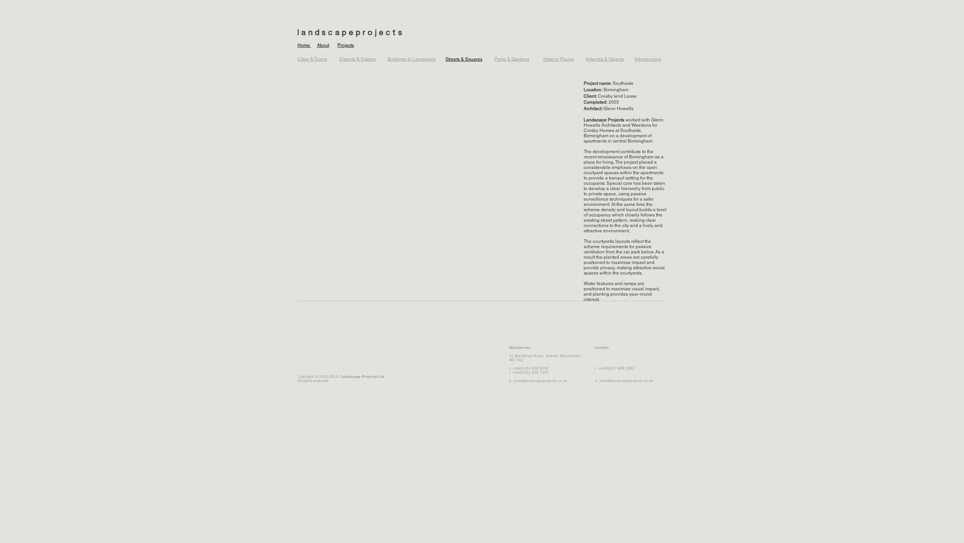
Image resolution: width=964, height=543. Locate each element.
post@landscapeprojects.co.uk (540, 381)
